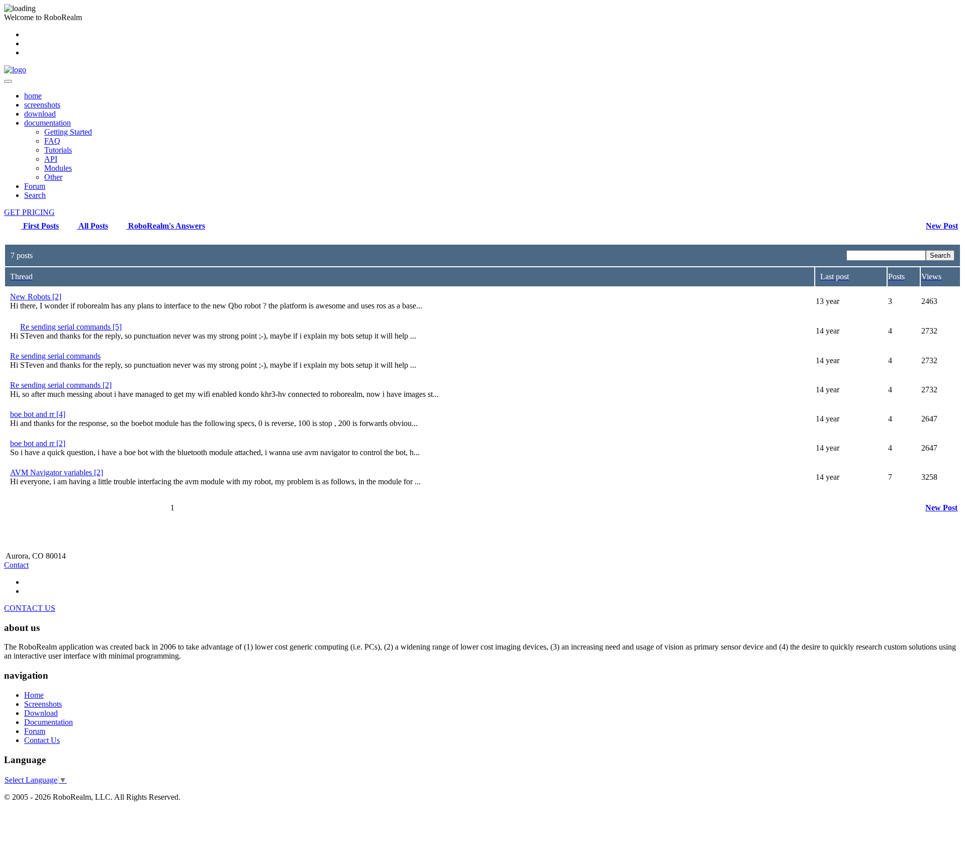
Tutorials (58, 150)
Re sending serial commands (55, 356)
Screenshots (43, 704)
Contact (16, 565)
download (40, 114)
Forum (34, 186)
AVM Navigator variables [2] (56, 472)
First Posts (40, 226)
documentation (47, 123)
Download (41, 713)
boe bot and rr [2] (37, 443)
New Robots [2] (35, 296)
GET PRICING (29, 212)
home (33, 95)
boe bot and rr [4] (37, 414)
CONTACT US (29, 608)
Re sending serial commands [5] (71, 327)
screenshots (42, 104)
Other (53, 177)
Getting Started (68, 132)
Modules (58, 168)
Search (35, 195)
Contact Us (42, 740)
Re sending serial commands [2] (61, 385)
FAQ (52, 141)
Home (34, 695)
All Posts (92, 226)
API (50, 159)
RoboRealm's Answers (165, 226)
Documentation (48, 722)
